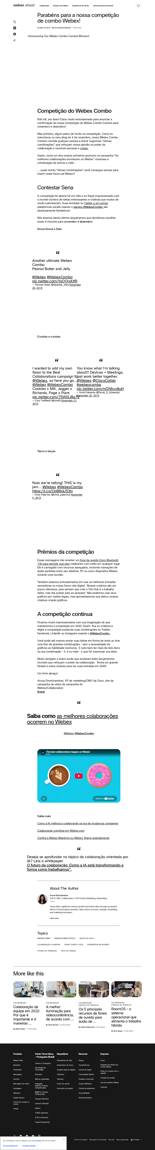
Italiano (37, 1108)
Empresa (104, 1054)
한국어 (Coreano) (41, 1117)
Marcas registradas (42, 1079)
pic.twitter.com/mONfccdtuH (100, 389)
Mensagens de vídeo (21, 1084)
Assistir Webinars (85, 1084)
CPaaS (15, 1109)
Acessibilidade (84, 1093)
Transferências (84, 1065)
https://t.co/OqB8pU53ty (52, 491)
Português (39, 1084)
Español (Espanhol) (42, 1122)
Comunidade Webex (86, 1074)
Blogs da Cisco (87, 938)
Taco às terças (68, 951)
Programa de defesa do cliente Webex (109, 1066)
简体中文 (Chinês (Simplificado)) (41, 1087)
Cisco (102, 1060)
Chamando (17, 1070)
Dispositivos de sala (64, 1060)
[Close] (64, 1139)
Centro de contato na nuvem (21, 1103)
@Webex (39, 381)
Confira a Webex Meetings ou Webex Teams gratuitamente (73, 838)
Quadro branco (18, 1098)
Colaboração (44, 6)
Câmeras (60, 1079)
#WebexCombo (60, 277)
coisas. (84, 148)
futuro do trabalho (47, 951)
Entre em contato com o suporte (109, 1072)
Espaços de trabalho (60, 6)
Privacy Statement (10, 1146)
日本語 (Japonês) (41, 1113)
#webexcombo (89, 385)
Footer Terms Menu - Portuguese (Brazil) (44, 1055)
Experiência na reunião (98, 945)
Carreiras (103, 1087)
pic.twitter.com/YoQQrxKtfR (54, 281)
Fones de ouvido (63, 1084)
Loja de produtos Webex (109, 1082)
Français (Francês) (42, 1099)
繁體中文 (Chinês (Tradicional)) (41, 1093)
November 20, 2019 (88, 396)
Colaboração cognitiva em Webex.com (60, 830)
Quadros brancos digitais (66, 1070)
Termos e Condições (43, 1063)
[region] (33, 1143)
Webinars (16, 1093)
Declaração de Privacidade (40, 1069)
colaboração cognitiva (48, 945)
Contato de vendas (107, 1078)
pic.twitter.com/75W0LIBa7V (56, 397)
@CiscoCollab (104, 381)
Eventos (16, 1079)
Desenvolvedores (85, 1098)
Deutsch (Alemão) (42, 1103)
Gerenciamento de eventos (103, 6)
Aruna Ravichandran (63, 28)
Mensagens (17, 1074)
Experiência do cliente (80, 6)
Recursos (83, 1054)
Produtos (17, 1054)
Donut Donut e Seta (73, 945)
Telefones (60, 1074)
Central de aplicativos (87, 1088)
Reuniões (16, 1065)
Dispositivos (62, 1054)
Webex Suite (18, 1060)
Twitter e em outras (96, 203)
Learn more (54, 918)
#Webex (39, 277)
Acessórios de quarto (65, 1088)
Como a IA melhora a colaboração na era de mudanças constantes (77, 823)
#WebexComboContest (65, 938)
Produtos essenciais (86, 1079)
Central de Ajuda (85, 1070)
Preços (81, 1060)
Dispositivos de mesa (65, 1065)
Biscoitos (38, 1074)
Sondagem (17, 1088)
